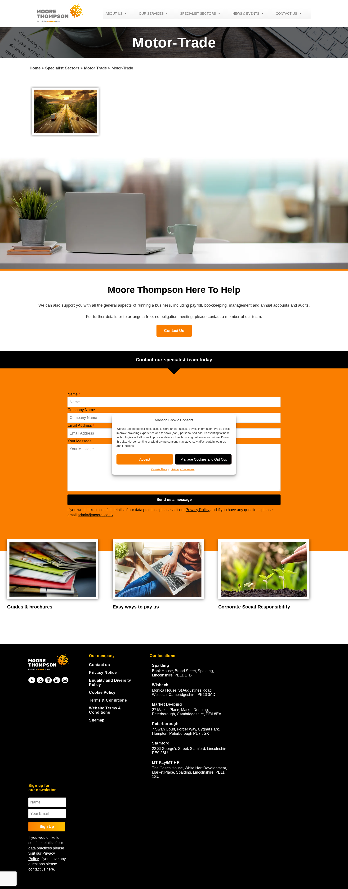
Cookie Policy (160, 469)
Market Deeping (167, 704)
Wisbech (160, 685)
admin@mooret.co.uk (95, 515)
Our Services (151, 13)
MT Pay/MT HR (166, 763)
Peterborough (165, 724)
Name (73, 394)
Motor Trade (95, 68)
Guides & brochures (29, 606)
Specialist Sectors (198, 13)
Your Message (79, 441)
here (50, 869)
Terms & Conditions (108, 700)
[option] (56, 574)
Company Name (81, 410)
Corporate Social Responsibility (254, 606)
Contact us (286, 13)
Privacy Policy (198, 510)
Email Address (80, 425)
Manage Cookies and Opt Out (203, 459)
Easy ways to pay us (136, 606)
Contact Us (174, 331)
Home (35, 68)
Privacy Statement (183, 469)
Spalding (160, 665)
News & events (245, 13)
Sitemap (97, 720)
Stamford (161, 743)
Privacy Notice (103, 673)
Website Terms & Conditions (105, 710)
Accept (144, 459)
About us (114, 13)
